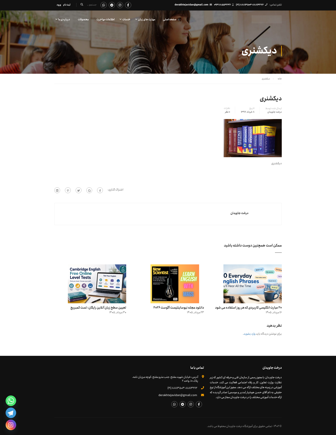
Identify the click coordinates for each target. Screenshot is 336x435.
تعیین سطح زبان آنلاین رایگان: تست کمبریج (98, 307)
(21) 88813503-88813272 (250, 5)
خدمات (126, 19)
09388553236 (222, 5)
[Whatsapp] (11, 401)
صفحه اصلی (169, 19)
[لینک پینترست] (68, 190)
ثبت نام (66, 5)
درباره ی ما (64, 19)
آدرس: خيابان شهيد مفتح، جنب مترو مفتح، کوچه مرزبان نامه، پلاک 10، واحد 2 (165, 379)
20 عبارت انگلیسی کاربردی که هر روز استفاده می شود (248, 307)
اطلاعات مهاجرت (105, 19)
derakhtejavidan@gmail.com (191, 5)
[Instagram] (11, 425)
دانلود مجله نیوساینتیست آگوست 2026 (178, 307)
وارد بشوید (249, 334)
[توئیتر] (78, 190)
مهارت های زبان (146, 19)
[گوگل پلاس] (89, 190)
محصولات (83, 19)
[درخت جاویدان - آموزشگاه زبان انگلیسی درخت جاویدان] (267, 21)
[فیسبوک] (100, 190)
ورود (59, 5)
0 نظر (227, 112)
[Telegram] (11, 413)
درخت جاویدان (274, 112)
